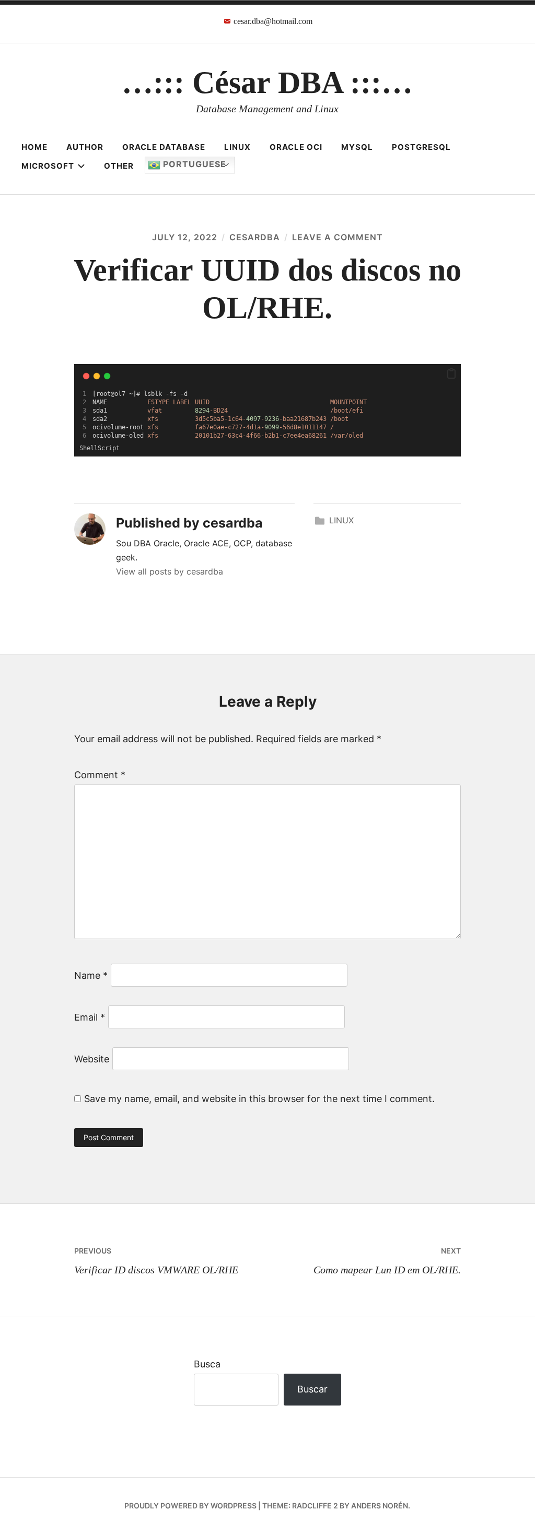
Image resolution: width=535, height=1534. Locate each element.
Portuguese (193, 164)
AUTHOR (84, 147)
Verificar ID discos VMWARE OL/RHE (156, 1260)
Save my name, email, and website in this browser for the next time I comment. (259, 1098)
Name (91, 975)
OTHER (119, 166)
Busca (207, 1364)
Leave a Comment (337, 237)
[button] (451, 374)
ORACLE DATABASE (163, 147)
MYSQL (357, 147)
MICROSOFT (47, 166)
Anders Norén (379, 1505)
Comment (99, 774)
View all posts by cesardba (169, 571)
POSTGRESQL (421, 147)
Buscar (312, 1389)
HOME (34, 147)
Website (91, 1058)
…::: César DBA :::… (267, 82)
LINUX (237, 147)
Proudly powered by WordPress (190, 1505)
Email (89, 1017)
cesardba (254, 237)
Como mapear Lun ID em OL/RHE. (387, 1260)
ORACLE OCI (296, 147)
